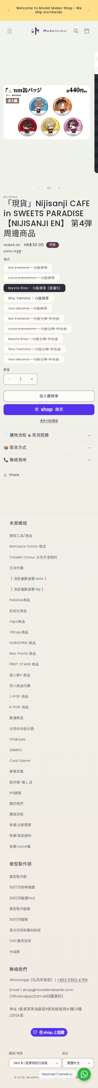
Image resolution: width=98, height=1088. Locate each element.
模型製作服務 (20, 908)
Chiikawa (17, 739)
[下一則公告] (89, 10)
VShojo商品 (19, 632)
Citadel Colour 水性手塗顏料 (33, 557)
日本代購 (16, 568)
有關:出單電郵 (20, 825)
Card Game (20, 760)
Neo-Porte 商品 (23, 653)
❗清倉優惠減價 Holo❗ (29, 578)
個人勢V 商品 (20, 675)
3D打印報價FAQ (22, 898)
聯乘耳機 (16, 771)
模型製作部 (18, 876)
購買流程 (16, 814)
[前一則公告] (9, 10)
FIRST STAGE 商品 (24, 664)
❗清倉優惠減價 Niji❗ (27, 589)
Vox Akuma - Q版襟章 (29, 309)
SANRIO (16, 750)
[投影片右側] (59, 188)
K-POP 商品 (19, 707)
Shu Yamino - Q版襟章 (28, 298)
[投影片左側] (38, 188)
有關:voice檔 (20, 846)
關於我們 (16, 803)
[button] (9, 31)
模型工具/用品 (21, 535)
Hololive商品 (20, 600)
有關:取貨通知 (20, 835)
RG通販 (15, 793)
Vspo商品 (17, 621)
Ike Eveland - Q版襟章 (29, 268)
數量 (7, 369)
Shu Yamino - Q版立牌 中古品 (36, 350)
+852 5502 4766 (72, 979)
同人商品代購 (20, 685)
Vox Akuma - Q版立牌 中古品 (35, 360)
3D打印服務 (19, 919)
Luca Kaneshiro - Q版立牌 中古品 (39, 329)
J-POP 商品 (19, 696)
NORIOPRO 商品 (23, 642)
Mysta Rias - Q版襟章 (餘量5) (34, 288)
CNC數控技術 (20, 940)
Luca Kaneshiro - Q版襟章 (33, 278)
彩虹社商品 (18, 610)
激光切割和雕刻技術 (25, 930)
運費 (18, 251)
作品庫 (15, 951)
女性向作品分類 (22, 728)
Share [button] (14, 474)
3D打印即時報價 (22, 887)
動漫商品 (16, 717)
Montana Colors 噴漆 (28, 546)
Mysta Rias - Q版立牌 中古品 (35, 339)
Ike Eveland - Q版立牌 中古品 (35, 319)
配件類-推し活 (21, 782)
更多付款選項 (49, 421)
